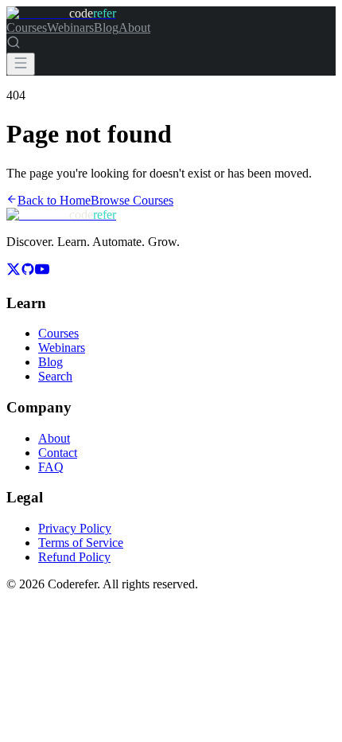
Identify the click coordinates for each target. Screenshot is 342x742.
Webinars (70, 27)
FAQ (51, 467)
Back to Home (54, 200)
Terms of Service (80, 542)
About (134, 27)
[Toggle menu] (20, 64)
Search (55, 376)
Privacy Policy (74, 528)
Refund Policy (74, 557)
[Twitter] (13, 272)
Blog (106, 27)
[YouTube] (42, 272)
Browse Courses (132, 200)
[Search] (13, 45)
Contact (57, 452)
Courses (26, 27)
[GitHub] (28, 272)
